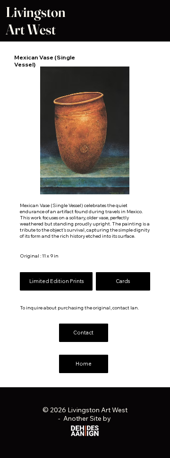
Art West (31, 29)
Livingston (36, 12)
